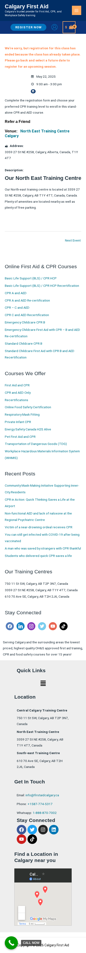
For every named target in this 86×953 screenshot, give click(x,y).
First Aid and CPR (17, 385)
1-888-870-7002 (45, 813)
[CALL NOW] (11, 942)
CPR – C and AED (17, 307)
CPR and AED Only (18, 392)
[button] (28, 27)
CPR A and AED (16, 293)
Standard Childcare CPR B (23, 343)
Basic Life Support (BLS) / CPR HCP (31, 278)
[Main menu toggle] (76, 10)
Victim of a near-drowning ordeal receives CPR (38, 527)
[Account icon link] (54, 27)
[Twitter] (42, 626)
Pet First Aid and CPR (20, 437)
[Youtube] (53, 626)
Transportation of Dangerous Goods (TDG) (36, 444)
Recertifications (16, 400)
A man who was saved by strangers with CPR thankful (43, 548)
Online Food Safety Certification (28, 407)
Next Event (73, 240)
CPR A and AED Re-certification (27, 300)
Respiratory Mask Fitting (22, 414)
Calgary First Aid (26, 6)
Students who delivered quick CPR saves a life (38, 556)
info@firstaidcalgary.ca (42, 795)
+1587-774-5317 (40, 804)
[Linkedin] (20, 626)
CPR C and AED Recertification (27, 315)
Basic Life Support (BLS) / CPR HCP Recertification (42, 285)
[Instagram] (31, 626)
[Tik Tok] (63, 626)
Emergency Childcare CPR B (25, 322)
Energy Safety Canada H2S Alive (28, 429)
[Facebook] (10, 626)
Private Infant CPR (18, 422)
